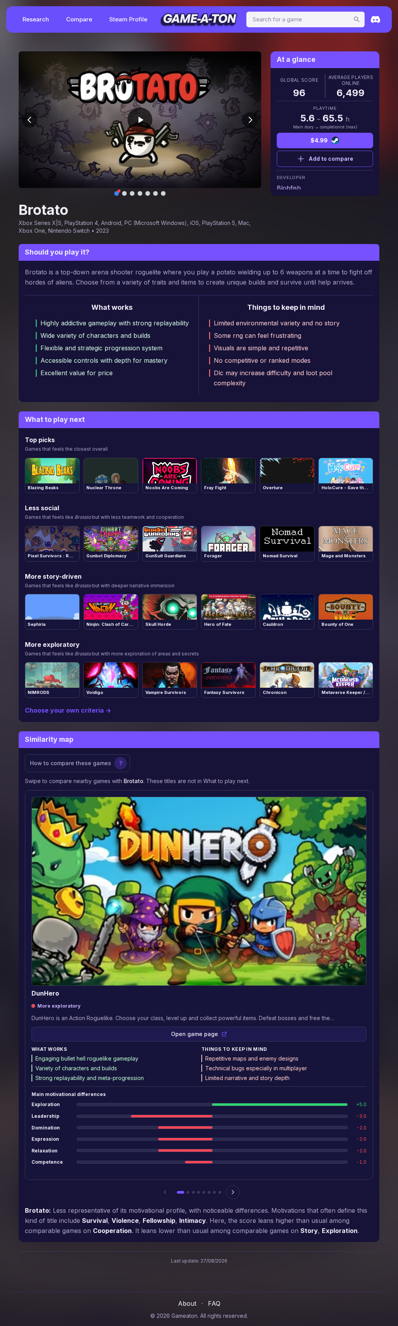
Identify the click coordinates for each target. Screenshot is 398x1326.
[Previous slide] (29, 120)
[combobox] (305, 19)
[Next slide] (250, 120)
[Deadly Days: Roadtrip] (209, 1192)
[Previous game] (165, 1192)
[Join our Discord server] (375, 19)
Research (36, 19)
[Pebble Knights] (188, 1192)
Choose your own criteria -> (68, 710)
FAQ (214, 1303)
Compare (79, 19)
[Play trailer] (139, 119)
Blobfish (289, 188)
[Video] (116, 193)
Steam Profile (128, 19)
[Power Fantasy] (219, 1192)
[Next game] (233, 1192)
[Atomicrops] (203, 1192)
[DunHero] (180, 1192)
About (187, 1303)
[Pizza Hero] (198, 1192)
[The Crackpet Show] (193, 1192)
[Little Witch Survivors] (214, 1192)
